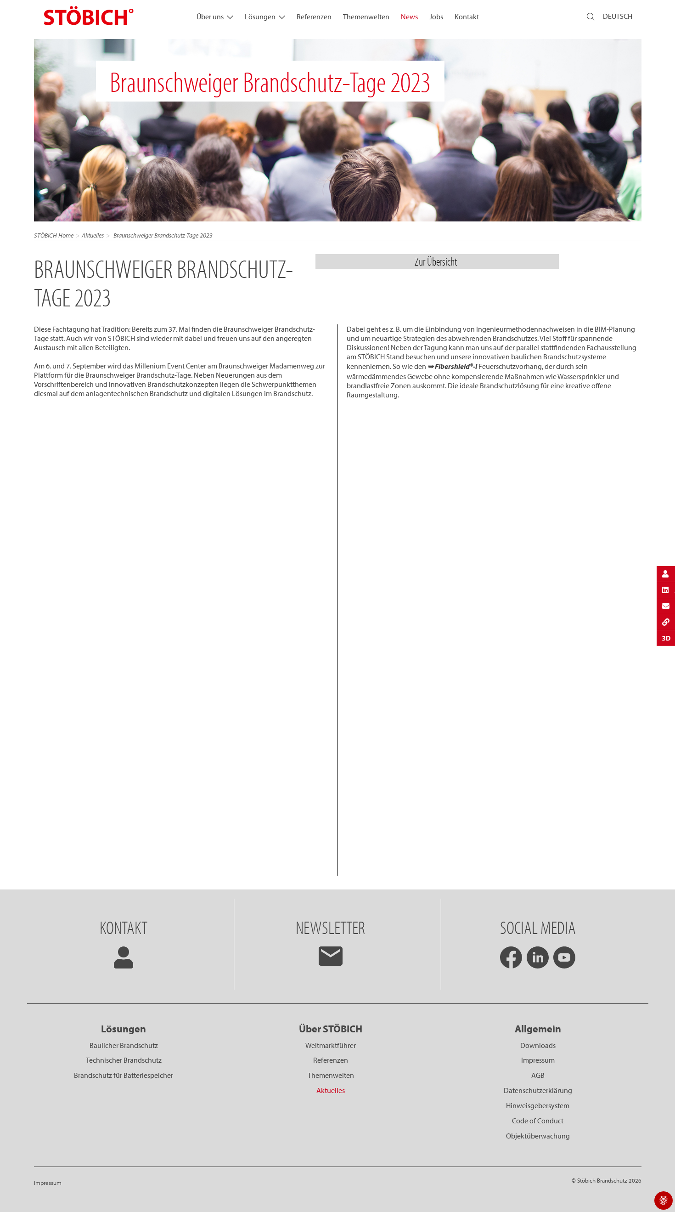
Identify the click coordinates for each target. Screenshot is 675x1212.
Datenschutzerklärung (538, 1090)
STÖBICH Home (53, 235)
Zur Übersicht (437, 261)
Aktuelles (93, 235)
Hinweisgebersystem (537, 1105)
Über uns (210, 16)
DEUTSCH (617, 16)
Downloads (538, 1045)
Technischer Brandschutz (124, 1060)
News (409, 16)
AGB (538, 1075)
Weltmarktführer (330, 1045)
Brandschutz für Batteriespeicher (123, 1075)
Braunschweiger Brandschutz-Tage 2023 (162, 235)
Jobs (436, 16)
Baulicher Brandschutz (124, 1045)
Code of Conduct (537, 1120)
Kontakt (467, 16)
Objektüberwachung (538, 1135)
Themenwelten (366, 16)
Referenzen (314, 16)
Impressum (538, 1060)
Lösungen (260, 16)
